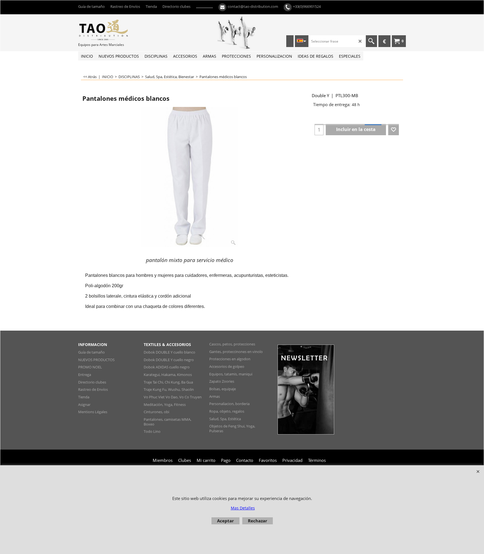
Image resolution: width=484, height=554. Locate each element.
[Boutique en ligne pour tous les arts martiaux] (120, 29)
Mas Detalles (243, 508)
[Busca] (371, 41)
